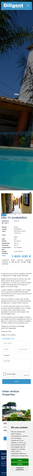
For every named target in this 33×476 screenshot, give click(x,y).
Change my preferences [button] (20, 468)
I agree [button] (20, 460)
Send (16, 381)
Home (10, 99)
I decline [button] (19, 464)
